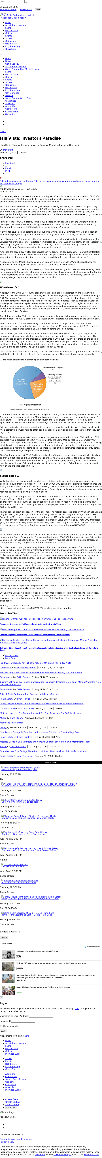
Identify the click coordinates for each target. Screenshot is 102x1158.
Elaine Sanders (26, 708)
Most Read (10, 658)
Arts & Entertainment (15, 25)
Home (8, 58)
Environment (6, 677)
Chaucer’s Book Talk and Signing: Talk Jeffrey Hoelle (27, 818)
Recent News (11, 655)
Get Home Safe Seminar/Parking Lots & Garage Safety (28, 850)
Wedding (9, 95)
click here (40, 1154)
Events (8, 35)
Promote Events (13, 1089)
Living (8, 27)
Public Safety (7, 699)
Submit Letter (12, 1104)
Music (3, 718)
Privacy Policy (7, 1142)
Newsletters (26, 9)
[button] (51, 954)
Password (5, 1021)
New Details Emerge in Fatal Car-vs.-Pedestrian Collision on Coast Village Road (40, 732)
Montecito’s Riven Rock (11, 722)
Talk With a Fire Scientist (13, 866)
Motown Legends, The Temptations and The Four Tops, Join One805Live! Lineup (40, 713)
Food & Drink (11, 30)
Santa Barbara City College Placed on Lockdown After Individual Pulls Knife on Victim (43, 751)
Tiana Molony (16, 718)
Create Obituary (13, 1102)
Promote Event (12, 1053)
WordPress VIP (91, 1154)
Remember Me (10, 1026)
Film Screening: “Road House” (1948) (19, 769)
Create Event (11, 111)
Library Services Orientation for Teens (20, 801)
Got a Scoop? (19, 17)
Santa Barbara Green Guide (19, 98)
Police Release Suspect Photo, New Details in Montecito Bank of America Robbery (42, 703)
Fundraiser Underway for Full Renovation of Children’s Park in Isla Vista (30, 624)
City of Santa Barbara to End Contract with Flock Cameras (29, 694)
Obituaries (10, 41)
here (77, 1008)
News (8, 22)
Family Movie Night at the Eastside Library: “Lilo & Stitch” (30, 898)
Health (3, 746)
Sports (8, 38)
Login (38, 10)
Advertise (10, 103)
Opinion (9, 33)
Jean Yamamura (18, 746)
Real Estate (11, 43)
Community (6, 667)
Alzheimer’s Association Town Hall (18, 882)
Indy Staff (8, 149)
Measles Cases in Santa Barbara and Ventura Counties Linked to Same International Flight (45, 741)
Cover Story (11, 1069)
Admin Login (11, 1107)
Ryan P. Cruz (23, 699)
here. (26, 1035)
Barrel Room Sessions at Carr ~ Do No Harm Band (26, 914)
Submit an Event (8, 9)
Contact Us (11, 108)
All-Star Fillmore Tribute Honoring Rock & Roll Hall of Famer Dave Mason (38, 785)
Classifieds (10, 49)
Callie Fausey (23, 677)
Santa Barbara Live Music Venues (22, 69)
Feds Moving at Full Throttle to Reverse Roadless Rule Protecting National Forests (35, 635)
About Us (10, 106)
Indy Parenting (12, 46)
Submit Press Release (16, 1079)
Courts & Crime (8, 708)
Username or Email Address (14, 1016)
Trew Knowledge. (62, 1154)
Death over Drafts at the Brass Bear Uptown (23, 834)
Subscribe (6, 17)
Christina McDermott (25, 667)
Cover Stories (12, 93)
